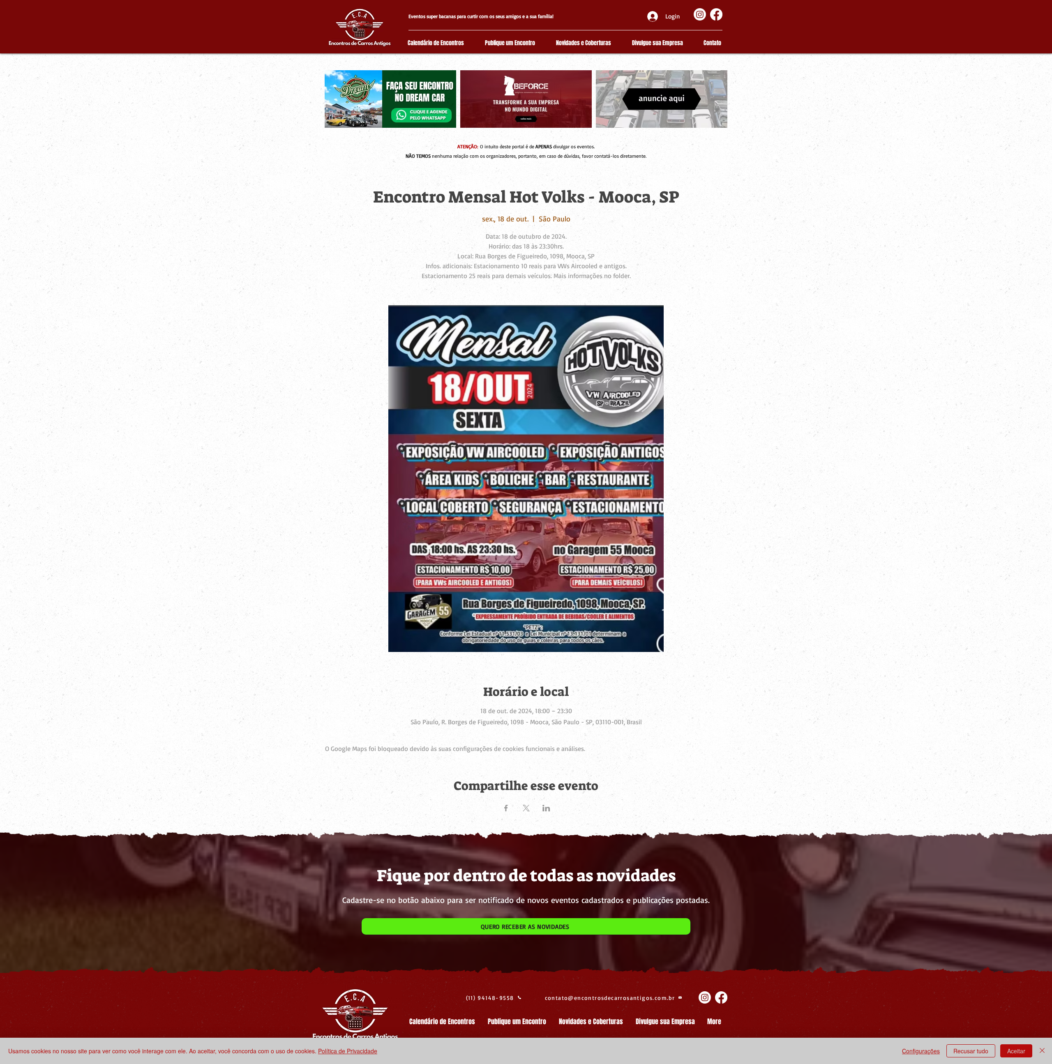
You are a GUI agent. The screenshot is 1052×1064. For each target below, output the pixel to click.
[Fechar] (1042, 1050)
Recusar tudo (970, 1051)
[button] (526, 926)
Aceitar (1016, 1051)
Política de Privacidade (347, 1051)
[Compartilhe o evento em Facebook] (506, 808)
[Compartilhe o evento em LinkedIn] (546, 808)
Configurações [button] (921, 1051)
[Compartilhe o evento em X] (526, 808)
